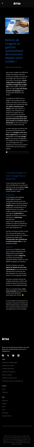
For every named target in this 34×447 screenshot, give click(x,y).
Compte (4, 403)
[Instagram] (13, 356)
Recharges (5, 413)
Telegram (5, 392)
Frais (3, 410)
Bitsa (20, 67)
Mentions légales (7, 375)
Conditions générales (8, 369)
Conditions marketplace (8, 372)
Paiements (5, 400)
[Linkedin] (18, 356)
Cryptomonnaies (6, 416)
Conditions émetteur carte (9, 378)
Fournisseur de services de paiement (12, 381)
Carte (3, 406)
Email (3, 389)
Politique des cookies (8, 365)
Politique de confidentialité (9, 362)
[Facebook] (3, 356)
